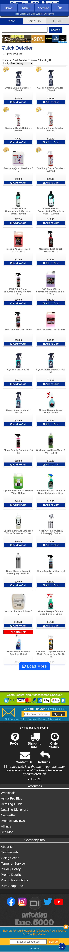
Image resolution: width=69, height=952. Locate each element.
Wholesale (8, 793)
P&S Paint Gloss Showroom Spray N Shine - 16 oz (18, 291)
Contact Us (24, 762)
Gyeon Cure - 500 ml (18, 369)
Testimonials (9, 852)
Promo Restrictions (14, 880)
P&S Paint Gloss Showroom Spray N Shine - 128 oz (50, 291)
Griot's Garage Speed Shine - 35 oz (50, 411)
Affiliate (6, 826)
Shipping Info (34, 745)
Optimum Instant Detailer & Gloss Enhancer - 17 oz (50, 491)
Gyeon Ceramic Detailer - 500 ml (18, 89)
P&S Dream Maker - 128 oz (51, 329)
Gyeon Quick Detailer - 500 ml (50, 370)
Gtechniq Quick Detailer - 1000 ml (51, 169)
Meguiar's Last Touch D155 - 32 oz (51, 250)
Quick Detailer (20, 60)
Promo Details (11, 874)
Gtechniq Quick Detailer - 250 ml (18, 129)
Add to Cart (19, 102)
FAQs (14, 743)
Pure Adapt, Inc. (12, 886)
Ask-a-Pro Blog (11, 798)
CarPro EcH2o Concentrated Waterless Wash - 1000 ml (51, 211)
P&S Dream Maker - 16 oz (18, 329)
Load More (36, 666)
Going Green (10, 858)
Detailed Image (34, 2)
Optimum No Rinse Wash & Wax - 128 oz (18, 491)
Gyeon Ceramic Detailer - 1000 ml (50, 89)
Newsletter (8, 815)
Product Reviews (13, 821)
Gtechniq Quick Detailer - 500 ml (51, 129)
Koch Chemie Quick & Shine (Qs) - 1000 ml (18, 572)
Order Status (54, 745)
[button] (62, 946)
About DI (7, 846)
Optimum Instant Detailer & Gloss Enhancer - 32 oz (18, 532)
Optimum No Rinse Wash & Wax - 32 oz (50, 451)
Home (8, 8)
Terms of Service (13, 863)
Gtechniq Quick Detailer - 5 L (18, 169)
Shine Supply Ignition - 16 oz (51, 572)
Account (43, 8)
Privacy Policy (11, 869)
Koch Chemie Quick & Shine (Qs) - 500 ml (51, 532)
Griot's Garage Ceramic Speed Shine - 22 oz (50, 612)
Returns (44, 762)
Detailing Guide (11, 804)
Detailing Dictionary (14, 809)
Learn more (35, 948)
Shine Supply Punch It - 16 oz (18, 451)
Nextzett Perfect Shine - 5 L (18, 612)
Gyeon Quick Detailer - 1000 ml (18, 411)
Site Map (7, 832)
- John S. (34, 779)
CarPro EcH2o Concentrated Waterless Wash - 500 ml (18, 211)
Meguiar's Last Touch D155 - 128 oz (18, 250)
